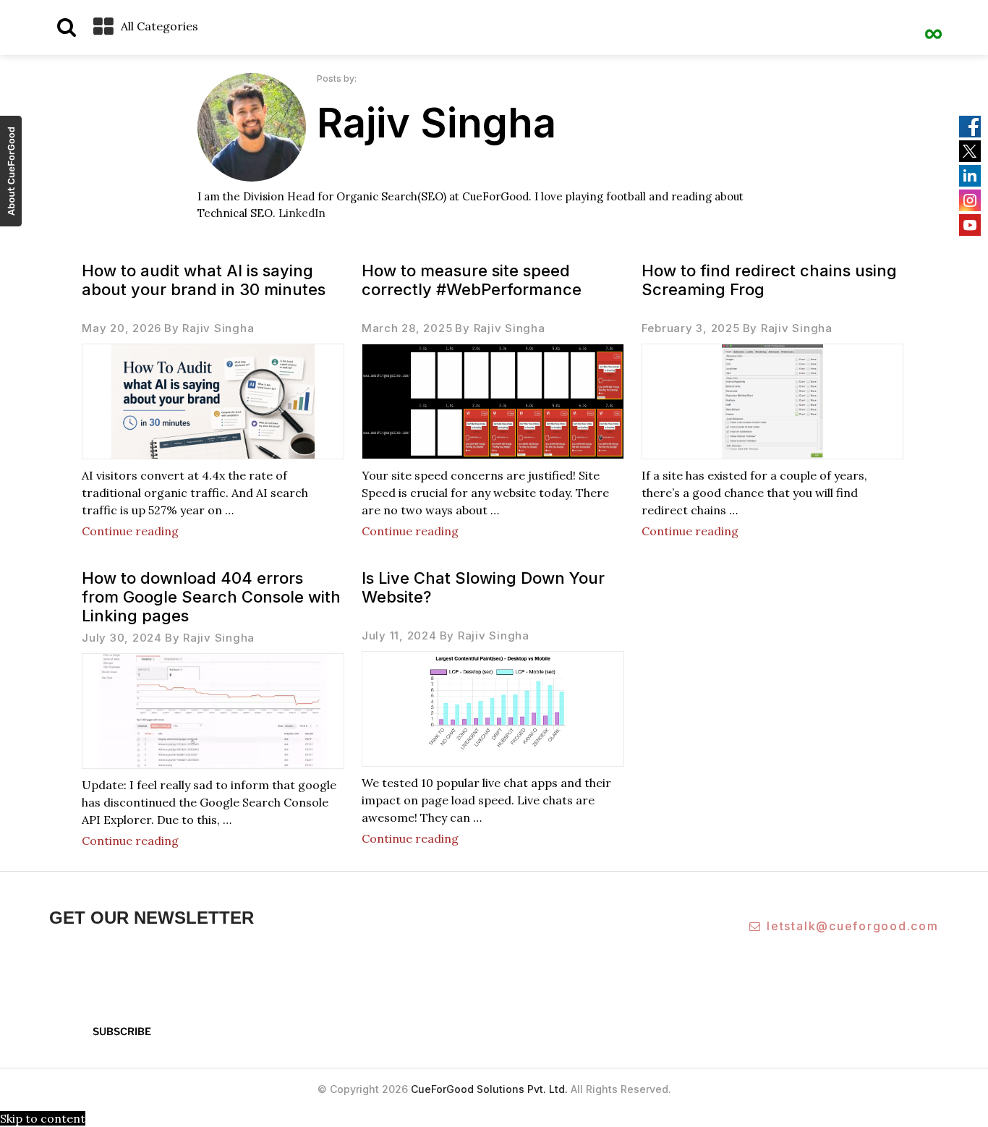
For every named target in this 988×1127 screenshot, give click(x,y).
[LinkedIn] (970, 176)
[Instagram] (970, 200)
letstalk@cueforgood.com (852, 926)
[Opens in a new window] (11, 173)
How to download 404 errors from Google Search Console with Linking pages (211, 597)
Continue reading (130, 531)
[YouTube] (970, 225)
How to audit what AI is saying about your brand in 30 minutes (203, 280)
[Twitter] (970, 151)
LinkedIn (301, 213)
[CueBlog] (933, 25)
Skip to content (42, 1118)
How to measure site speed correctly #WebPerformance (472, 280)
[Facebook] (970, 126)
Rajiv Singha (218, 328)
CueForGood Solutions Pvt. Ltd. (489, 1089)
